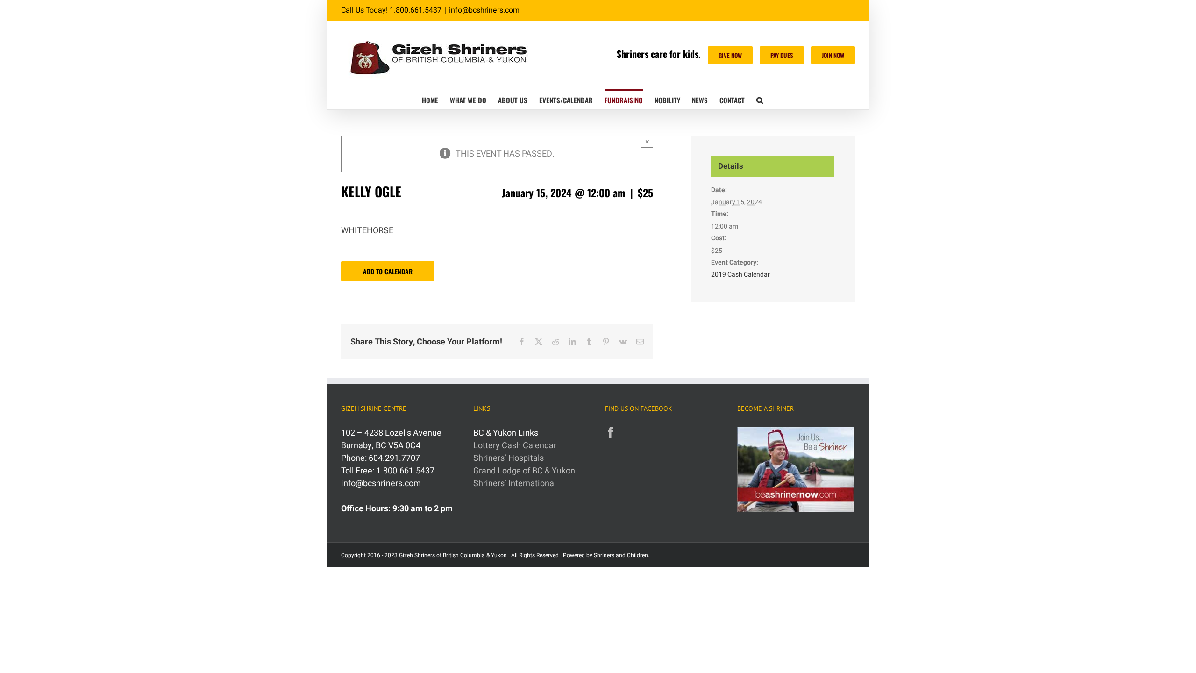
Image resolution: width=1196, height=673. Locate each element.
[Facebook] (610, 432)
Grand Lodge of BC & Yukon (524, 471)
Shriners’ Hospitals (508, 458)
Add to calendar (388, 271)
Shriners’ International (514, 483)
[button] (759, 99)
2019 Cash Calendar (740, 274)
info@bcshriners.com (484, 10)
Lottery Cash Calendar (514, 445)
